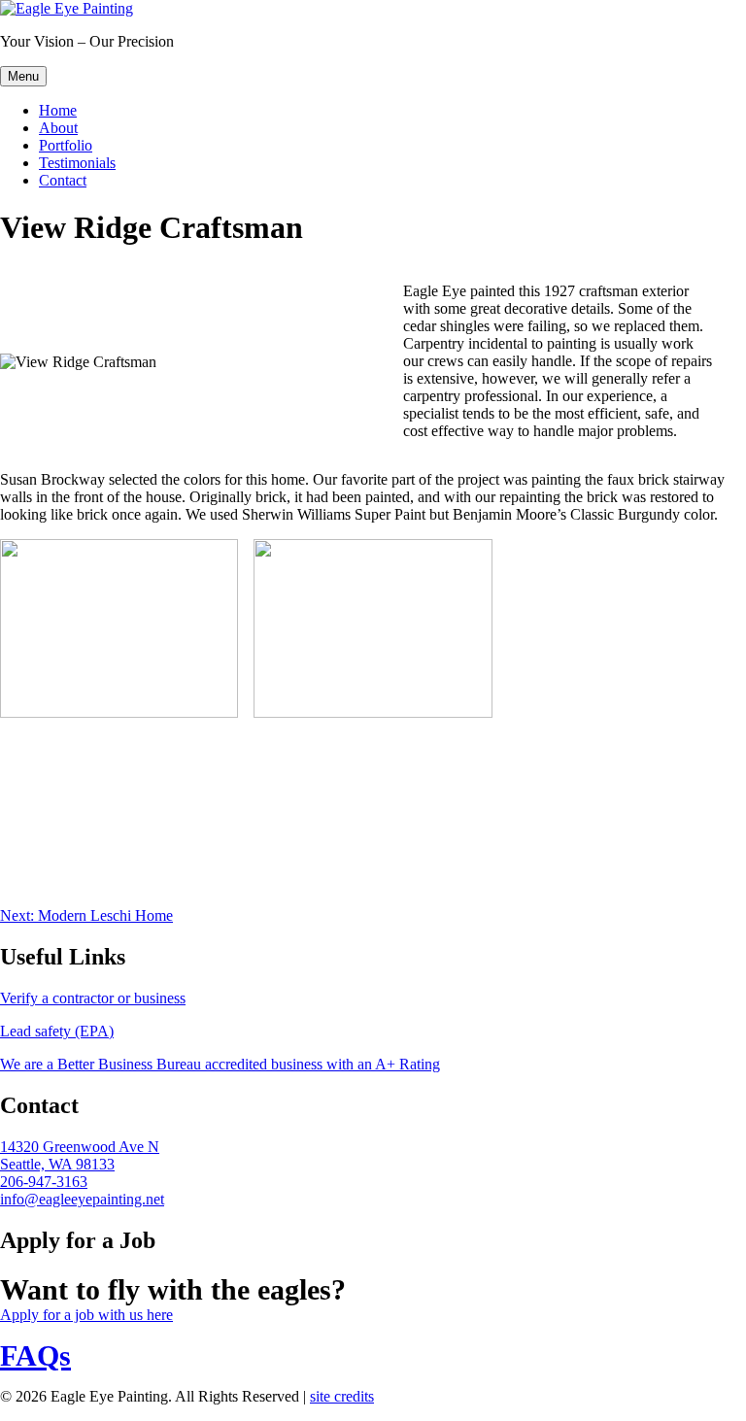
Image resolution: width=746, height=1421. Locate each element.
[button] (119, 628)
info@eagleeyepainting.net (82, 1199)
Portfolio (65, 145)
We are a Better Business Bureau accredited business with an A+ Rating (220, 1064)
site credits (342, 1396)
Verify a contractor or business (93, 998)
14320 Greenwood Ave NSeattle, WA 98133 (79, 1155)
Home (58, 110)
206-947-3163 (43, 1181)
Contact (62, 180)
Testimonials (77, 162)
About (58, 127)
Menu (23, 76)
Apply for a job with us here (86, 1314)
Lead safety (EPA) (57, 1031)
